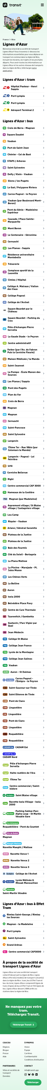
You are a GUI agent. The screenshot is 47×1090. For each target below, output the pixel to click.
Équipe (27, 1050)
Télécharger (33, 1082)
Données (6, 1076)
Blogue (6, 1050)
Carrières (28, 1053)
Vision (27, 1047)
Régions (6, 1047)
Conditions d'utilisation (34, 1059)
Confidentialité (30, 1056)
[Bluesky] (29, 1074)
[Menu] (42, 5)
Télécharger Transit (22, 1024)
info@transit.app (31, 1070)
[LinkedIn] (36, 1074)
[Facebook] (33, 1074)
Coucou (6, 1042)
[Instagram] (25, 1074)
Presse (5, 1053)
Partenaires (9, 1066)
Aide (4, 1056)
